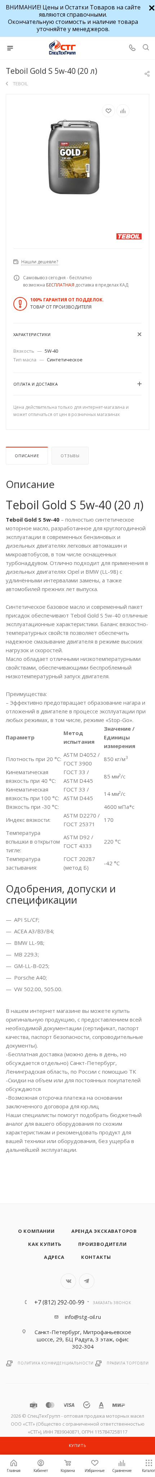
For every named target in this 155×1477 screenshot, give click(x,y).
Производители (102, 1244)
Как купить (45, 1244)
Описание (27, 455)
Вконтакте (68, 1281)
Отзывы (70, 455)
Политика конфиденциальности (56, 1363)
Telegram (86, 1281)
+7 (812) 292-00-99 (59, 1302)
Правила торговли (128, 1363)
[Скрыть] (151, 7)
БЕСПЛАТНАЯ (60, 285)
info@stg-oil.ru (83, 1316)
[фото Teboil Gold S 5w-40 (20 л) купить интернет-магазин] (77, 158)
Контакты (96, 1257)
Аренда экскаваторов (104, 1231)
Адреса (54, 1257)
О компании (36, 1231)
